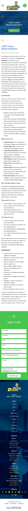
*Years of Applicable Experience (10, 355)
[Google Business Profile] (9, 492)
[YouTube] (19, 492)
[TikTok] (15, 492)
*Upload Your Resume (7, 369)
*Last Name (5, 335)
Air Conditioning (14, 416)
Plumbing (14, 425)
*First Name (5, 330)
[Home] (13, 5)
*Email (3, 345)
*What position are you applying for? (11, 350)
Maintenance (14, 413)
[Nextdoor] (15, 495)
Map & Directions (14, 447)
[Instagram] (12, 492)
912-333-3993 (14, 470)
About (14, 407)
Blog (14, 410)
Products (14, 428)
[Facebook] (3, 492)
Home (14, 404)
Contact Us (14, 431)
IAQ (14, 422)
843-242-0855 (14, 397)
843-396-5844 (14, 483)
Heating (14, 419)
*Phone (4, 340)
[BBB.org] (22, 492)
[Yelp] (6, 492)
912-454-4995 (14, 445)
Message (4, 360)
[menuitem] (7, 503)
